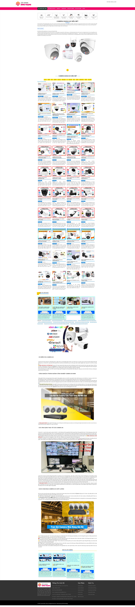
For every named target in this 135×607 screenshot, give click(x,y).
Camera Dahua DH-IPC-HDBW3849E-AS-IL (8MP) (71, 157)
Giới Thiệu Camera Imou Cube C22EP (73, 308)
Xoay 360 (89, 79)
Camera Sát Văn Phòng (92, 587)
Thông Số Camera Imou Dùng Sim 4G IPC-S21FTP (79, 323)
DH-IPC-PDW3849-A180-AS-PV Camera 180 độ (86, 280)
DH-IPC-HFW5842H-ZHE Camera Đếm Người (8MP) (58, 219)
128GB (49, 79)
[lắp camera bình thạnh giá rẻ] (23, 3)
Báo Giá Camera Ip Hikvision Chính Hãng (82, 322)
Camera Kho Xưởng (91, 592)
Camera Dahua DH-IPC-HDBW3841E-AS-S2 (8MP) (57, 157)
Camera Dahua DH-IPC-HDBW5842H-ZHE (42, 178)
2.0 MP (77, 79)
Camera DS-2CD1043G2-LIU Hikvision (70, 320)
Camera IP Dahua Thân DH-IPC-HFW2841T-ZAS (87, 114)
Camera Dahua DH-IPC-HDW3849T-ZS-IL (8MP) (44, 199)
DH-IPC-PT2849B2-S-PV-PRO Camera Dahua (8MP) (86, 135)
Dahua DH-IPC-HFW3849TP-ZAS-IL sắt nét (73, 281)
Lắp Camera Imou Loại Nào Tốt (59, 565)
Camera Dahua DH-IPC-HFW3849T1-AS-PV (85, 94)
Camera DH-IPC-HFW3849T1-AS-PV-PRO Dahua (59, 135)
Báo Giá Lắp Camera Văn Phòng (73, 566)
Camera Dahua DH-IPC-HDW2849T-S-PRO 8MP (87, 241)
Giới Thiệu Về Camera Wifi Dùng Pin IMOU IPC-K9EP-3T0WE (59, 308)
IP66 (52, 79)
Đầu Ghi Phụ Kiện (78, 8)
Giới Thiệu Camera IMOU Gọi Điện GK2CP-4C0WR (44, 308)
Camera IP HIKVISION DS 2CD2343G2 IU (45, 322)
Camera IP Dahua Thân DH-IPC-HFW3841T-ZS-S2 (58, 94)
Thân (74, 79)
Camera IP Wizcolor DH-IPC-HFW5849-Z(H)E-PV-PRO (72, 136)
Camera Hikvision (81, 587)
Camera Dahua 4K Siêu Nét (67, 21)
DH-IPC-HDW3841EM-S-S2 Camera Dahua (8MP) (73, 178)
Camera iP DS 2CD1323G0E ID (57, 320)
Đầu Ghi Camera (81, 596)
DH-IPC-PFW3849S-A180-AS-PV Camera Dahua (86, 219)
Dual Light (70, 79)
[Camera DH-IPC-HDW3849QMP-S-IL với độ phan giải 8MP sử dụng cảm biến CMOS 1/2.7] (59, 254)
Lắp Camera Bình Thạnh (42, 8)
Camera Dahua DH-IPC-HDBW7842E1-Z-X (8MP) (56, 178)
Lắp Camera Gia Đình (92, 585)
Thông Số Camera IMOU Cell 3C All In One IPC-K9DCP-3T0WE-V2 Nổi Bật (56, 323)
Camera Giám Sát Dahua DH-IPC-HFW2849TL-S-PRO (58, 241)
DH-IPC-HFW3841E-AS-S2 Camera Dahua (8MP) (87, 199)
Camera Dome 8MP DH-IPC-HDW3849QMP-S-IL (57, 260)
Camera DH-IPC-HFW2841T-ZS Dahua (43, 135)
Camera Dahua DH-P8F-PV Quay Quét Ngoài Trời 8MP (44, 241)
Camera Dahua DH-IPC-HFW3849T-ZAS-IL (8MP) (73, 199)
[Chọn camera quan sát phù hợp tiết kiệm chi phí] (97, 16)
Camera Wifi (63, 8)
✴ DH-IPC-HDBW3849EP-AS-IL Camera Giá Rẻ (72, 262)
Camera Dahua (80, 585)
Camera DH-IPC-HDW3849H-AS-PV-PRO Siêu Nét (44, 281)
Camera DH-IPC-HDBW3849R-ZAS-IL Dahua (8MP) (88, 157)
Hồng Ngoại (63, 79)
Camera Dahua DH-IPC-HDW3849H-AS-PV (44, 114)
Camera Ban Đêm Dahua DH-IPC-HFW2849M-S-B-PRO (73, 241)
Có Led (45, 79)
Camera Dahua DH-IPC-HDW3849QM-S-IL (85, 178)
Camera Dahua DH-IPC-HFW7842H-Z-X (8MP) (73, 219)
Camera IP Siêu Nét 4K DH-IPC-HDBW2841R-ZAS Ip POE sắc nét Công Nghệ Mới (58, 114)
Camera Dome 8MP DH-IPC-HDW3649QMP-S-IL (43, 259)
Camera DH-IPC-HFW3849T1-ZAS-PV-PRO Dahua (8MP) (44, 157)
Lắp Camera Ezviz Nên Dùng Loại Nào (44, 565)
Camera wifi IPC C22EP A (46, 320)
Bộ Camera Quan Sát (52, 8)
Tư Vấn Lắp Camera (70, 8)
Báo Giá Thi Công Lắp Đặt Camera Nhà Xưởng (87, 567)
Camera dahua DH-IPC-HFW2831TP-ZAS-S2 (71, 92)
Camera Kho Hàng (91, 594)
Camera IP (58, 8)
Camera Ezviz (80, 594)
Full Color (59, 79)
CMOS (86, 79)
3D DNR (55, 79)
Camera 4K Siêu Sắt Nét (41, 81)
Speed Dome (81, 79)
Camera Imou (80, 592)
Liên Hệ (83, 8)
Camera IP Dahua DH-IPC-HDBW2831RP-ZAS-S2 (72, 114)
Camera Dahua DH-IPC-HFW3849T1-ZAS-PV (42, 94)
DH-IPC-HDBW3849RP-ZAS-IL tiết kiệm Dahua (87, 260)
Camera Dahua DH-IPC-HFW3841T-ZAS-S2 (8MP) (44, 219)
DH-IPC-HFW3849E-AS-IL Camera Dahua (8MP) (58, 199)
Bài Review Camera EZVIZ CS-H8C (88, 308)
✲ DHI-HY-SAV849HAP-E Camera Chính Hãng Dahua (87, 320)
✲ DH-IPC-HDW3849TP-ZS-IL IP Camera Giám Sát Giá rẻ (57, 282)
